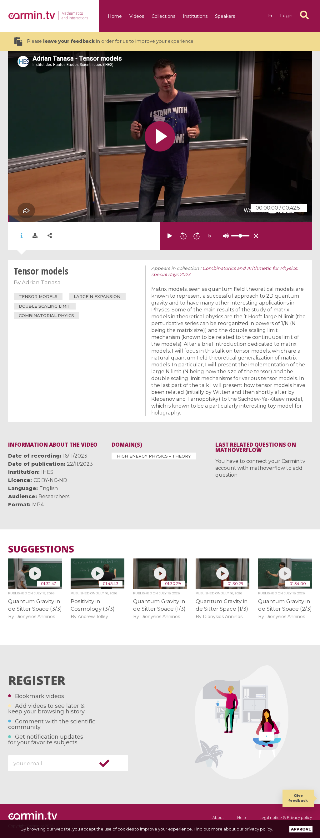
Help (241, 817)
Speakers (225, 16)
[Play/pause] (169, 236)
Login (286, 15)
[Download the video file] (35, 235)
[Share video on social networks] (49, 236)
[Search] (304, 14)
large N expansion (97, 296)
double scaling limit (45, 306)
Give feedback (298, 797)
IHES (47, 472)
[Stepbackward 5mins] (183, 236)
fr (270, 15)
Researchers (53, 496)
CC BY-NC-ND (50, 480)
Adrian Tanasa (41, 282)
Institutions (195, 16)
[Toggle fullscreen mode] (256, 236)
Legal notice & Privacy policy (285, 817)
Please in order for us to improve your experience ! (111, 41)
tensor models (38, 296)
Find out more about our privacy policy (233, 828)
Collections (163, 16)
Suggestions (41, 549)
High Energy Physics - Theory (154, 456)
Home (115, 16)
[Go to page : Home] (31, 15)
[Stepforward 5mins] (196, 236)
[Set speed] (225, 235)
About (218, 817)
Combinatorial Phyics (46, 315)
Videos (136, 16)
